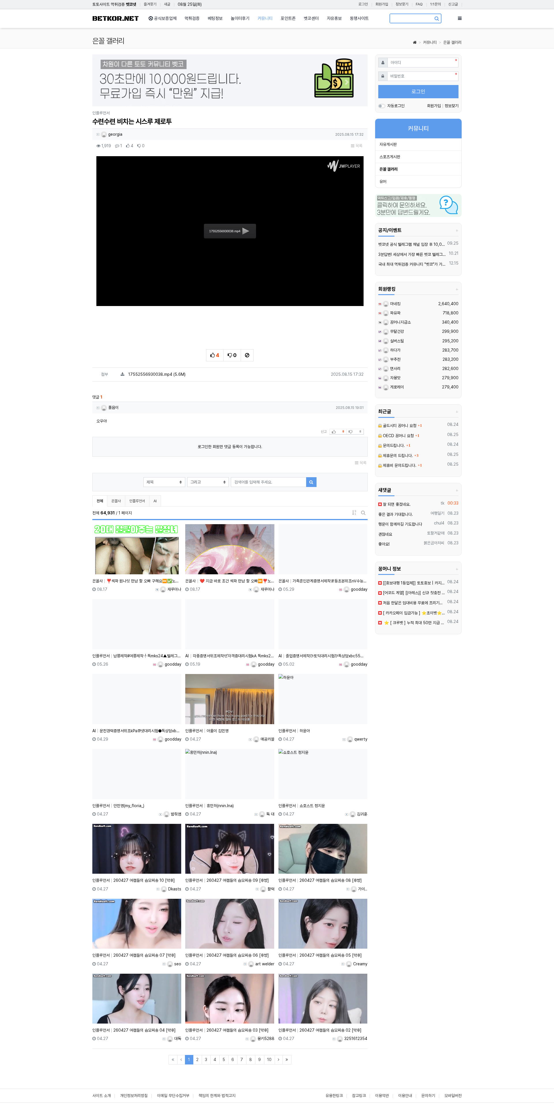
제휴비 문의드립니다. (399, 465)
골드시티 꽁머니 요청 (399, 425)
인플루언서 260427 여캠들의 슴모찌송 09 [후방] (227, 880)
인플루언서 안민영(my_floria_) (118, 805)
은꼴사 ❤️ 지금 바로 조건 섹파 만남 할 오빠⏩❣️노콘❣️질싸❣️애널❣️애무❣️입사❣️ (229, 581)
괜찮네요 (385, 534)
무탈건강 (396, 331)
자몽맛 (394, 377)
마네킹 (394, 303)
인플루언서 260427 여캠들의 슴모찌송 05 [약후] (320, 955)
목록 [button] (358, 146)
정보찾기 (402, 4)
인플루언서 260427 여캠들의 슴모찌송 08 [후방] (320, 880)
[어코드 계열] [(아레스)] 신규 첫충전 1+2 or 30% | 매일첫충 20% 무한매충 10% (414, 592)
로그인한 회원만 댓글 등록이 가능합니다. (230, 446)
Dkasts (174, 889)
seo (177, 964)
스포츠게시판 (389, 156)
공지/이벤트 (390, 230)
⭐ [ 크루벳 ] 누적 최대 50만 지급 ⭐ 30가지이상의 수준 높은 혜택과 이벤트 (414, 622)
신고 (324, 432)
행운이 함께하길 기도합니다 (400, 524)
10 (269, 1059)
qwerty (360, 739)
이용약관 (382, 1095)
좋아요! (384, 544)
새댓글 (384, 490)
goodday (358, 589)
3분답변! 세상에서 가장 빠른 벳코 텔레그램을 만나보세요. (412, 254)
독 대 (269, 814)
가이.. (362, 889)
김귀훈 (361, 814)
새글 (167, 4)
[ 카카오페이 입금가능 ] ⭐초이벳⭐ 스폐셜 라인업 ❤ (414, 613)
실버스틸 (396, 341)
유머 (382, 181)
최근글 (384, 411)
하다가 (394, 350)
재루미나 (173, 589)
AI (155, 501)
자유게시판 (388, 144)
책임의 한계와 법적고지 (217, 1095)
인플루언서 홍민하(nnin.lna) (209, 805)
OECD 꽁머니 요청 (398, 435)
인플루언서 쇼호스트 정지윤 (301, 805)
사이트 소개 (101, 1095)
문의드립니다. (393, 445)
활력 (270, 889)
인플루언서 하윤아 (294, 730)
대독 (177, 1038)
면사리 (394, 368)
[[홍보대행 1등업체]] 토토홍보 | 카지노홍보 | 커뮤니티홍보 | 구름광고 (414, 583)
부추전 (394, 359)
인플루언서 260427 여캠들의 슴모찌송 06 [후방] (227, 955)
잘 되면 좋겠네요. (396, 504)
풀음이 (113, 407)
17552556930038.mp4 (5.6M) (157, 374)
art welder (264, 964)
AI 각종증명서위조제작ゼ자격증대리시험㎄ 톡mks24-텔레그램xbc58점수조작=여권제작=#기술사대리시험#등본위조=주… (229, 656)
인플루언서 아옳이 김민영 (206, 730)
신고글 (453, 4)
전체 (100, 501)
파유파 (394, 313)
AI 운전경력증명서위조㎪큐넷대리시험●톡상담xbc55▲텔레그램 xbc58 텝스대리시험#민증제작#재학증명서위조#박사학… (136, 730)
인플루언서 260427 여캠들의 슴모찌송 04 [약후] (134, 1030)
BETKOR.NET (115, 18)
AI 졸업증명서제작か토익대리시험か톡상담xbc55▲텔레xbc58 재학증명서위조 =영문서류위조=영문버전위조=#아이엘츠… (322, 656)
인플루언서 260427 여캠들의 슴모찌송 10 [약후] (133, 880)
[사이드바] (460, 18)
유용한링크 (334, 1095)
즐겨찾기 (150, 4)
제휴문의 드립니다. (397, 455)
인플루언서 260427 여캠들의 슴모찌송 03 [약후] (226, 1030)
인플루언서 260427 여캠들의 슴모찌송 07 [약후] (134, 955)
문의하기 (428, 1095)
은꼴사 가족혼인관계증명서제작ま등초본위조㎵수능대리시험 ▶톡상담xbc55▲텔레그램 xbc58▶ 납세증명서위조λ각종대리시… (322, 581)
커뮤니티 (430, 42)
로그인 (363, 4)
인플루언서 (137, 501)
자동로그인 (396, 105)
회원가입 (381, 4)
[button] (113, 82)
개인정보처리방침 (134, 1095)
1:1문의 (435, 4)
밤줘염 (175, 814)
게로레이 (396, 387)
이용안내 (405, 1095)
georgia (114, 134)
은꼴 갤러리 (452, 42)
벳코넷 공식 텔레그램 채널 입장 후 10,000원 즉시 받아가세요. (412, 244)
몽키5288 (265, 1038)
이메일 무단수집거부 (173, 1095)
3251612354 (355, 1038)
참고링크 (359, 1095)
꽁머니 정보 (389, 569)
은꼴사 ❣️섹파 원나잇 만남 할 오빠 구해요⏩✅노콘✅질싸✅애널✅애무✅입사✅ (136, 581)
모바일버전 (453, 1095)
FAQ (419, 4)
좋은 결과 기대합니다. (395, 514)
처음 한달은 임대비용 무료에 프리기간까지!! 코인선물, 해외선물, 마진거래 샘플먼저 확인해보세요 (414, 603)
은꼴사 (116, 501)
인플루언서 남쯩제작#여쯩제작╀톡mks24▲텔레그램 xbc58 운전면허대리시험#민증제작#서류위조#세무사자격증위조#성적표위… (136, 656)
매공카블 (266, 739)
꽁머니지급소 (400, 322)
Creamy (359, 964)
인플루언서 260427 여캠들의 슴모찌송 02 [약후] (320, 1030)
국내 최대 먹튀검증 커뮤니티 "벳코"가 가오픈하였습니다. (413, 264)
